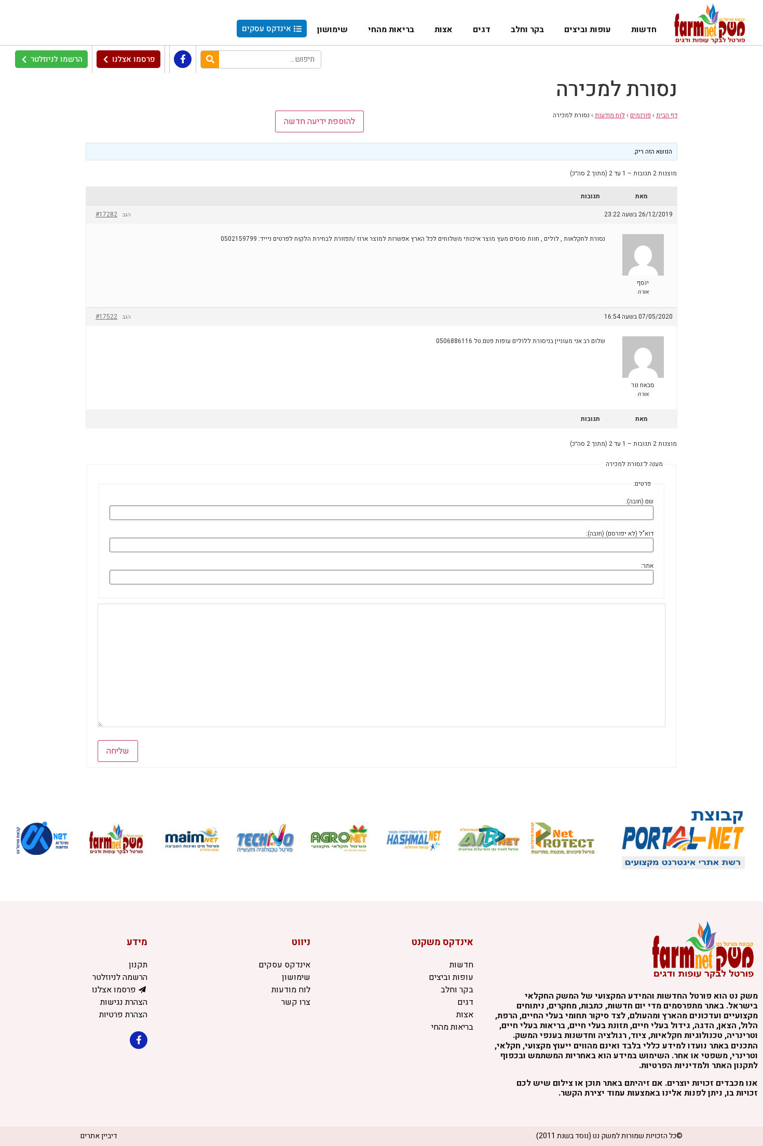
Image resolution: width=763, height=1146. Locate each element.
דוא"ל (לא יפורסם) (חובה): (619, 533)
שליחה (117, 751)
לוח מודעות (610, 115)
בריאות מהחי (391, 29)
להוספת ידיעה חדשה (319, 121)
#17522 (106, 316)
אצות (443, 29)
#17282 (106, 214)
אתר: (647, 566)
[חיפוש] (210, 59)
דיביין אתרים (98, 1135)
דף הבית (666, 115)
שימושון (332, 29)
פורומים (640, 115)
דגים (482, 29)
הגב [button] (126, 215)
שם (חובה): (639, 501)
